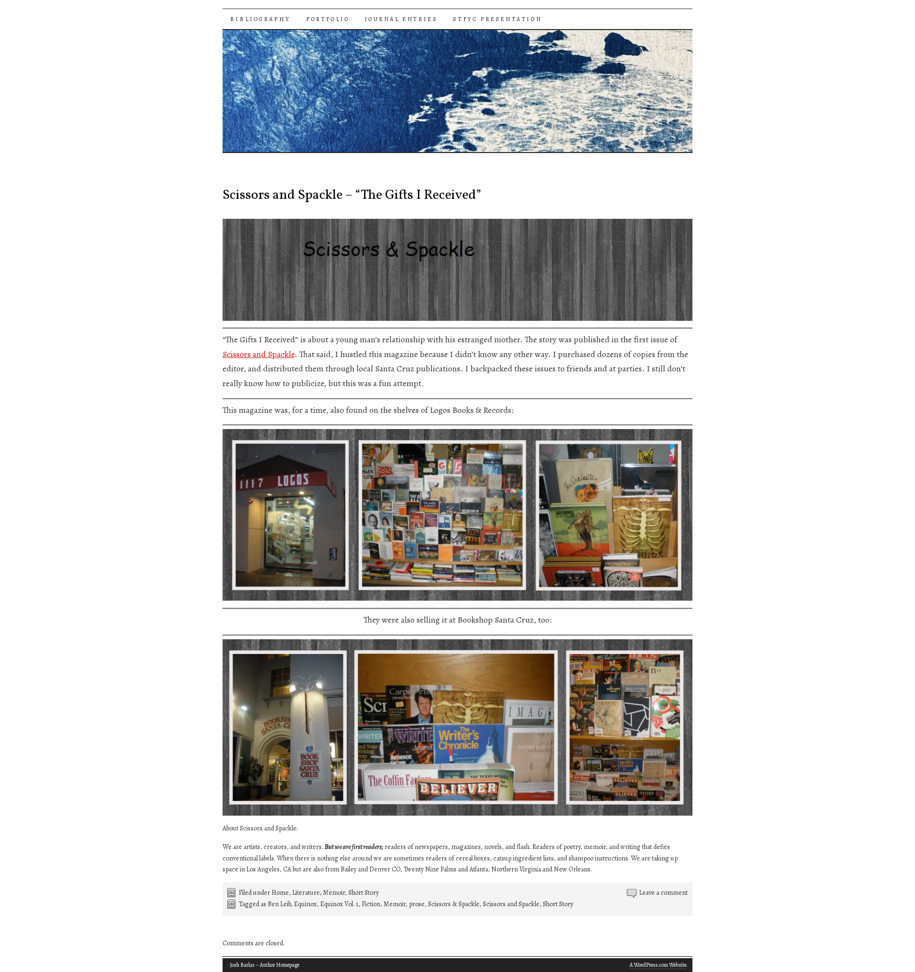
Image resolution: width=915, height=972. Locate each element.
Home (280, 892)
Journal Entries (401, 19)
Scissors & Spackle (453, 904)
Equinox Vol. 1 (339, 904)
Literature (306, 892)
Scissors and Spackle (259, 354)
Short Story (363, 892)
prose (417, 904)
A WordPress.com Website (658, 965)
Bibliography (260, 19)
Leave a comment (663, 892)
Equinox (305, 904)
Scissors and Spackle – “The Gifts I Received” (352, 195)
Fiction (371, 904)
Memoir (334, 892)
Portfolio (327, 19)
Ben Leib (279, 904)
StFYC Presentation (497, 19)
